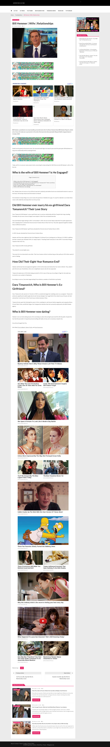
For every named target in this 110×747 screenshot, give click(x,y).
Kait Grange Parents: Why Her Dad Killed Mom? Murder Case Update (49, 707)
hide (38, 177)
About (12, 743)
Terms (20, 743)
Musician (60, 10)
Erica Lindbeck (21, 327)
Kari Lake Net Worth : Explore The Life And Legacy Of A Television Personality (88, 57)
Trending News (51, 10)
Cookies (25, 743)
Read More (36, 700)
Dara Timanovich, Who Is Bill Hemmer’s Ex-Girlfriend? (27, 185)
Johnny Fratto (28, 327)
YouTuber (30, 10)
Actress (22, 10)
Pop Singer (69, 10)
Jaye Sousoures (39, 327)
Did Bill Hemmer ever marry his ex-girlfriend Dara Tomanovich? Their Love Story (34, 182)
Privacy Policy (31, 743)
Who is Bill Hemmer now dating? (21, 186)
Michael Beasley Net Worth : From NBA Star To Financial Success (88, 39)
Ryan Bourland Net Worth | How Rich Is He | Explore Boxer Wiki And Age (50, 723)
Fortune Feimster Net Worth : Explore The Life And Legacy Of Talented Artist (88, 63)
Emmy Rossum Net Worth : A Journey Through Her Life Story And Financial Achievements (88, 45)
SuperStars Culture (19, 3)
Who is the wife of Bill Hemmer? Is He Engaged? (25, 181)
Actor (15, 10)
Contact (17, 743)
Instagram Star (39, 10)
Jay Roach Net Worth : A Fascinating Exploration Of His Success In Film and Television (88, 51)
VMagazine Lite (50, 745)
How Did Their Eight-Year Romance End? (24, 184)
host (22, 668)
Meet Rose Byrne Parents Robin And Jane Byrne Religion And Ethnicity (49, 690)
